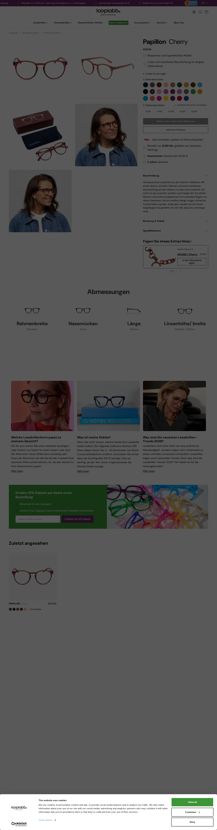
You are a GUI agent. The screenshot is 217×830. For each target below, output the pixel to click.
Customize (190, 812)
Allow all (192, 802)
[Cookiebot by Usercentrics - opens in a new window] (19, 824)
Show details (45, 820)
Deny (192, 822)
